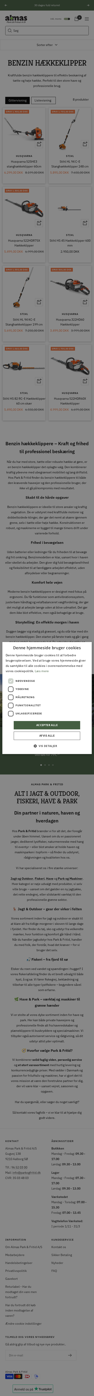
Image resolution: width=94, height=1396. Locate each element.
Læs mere (42, 671)
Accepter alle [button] (47, 725)
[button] (47, 746)
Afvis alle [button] (47, 736)
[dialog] (47, 698)
